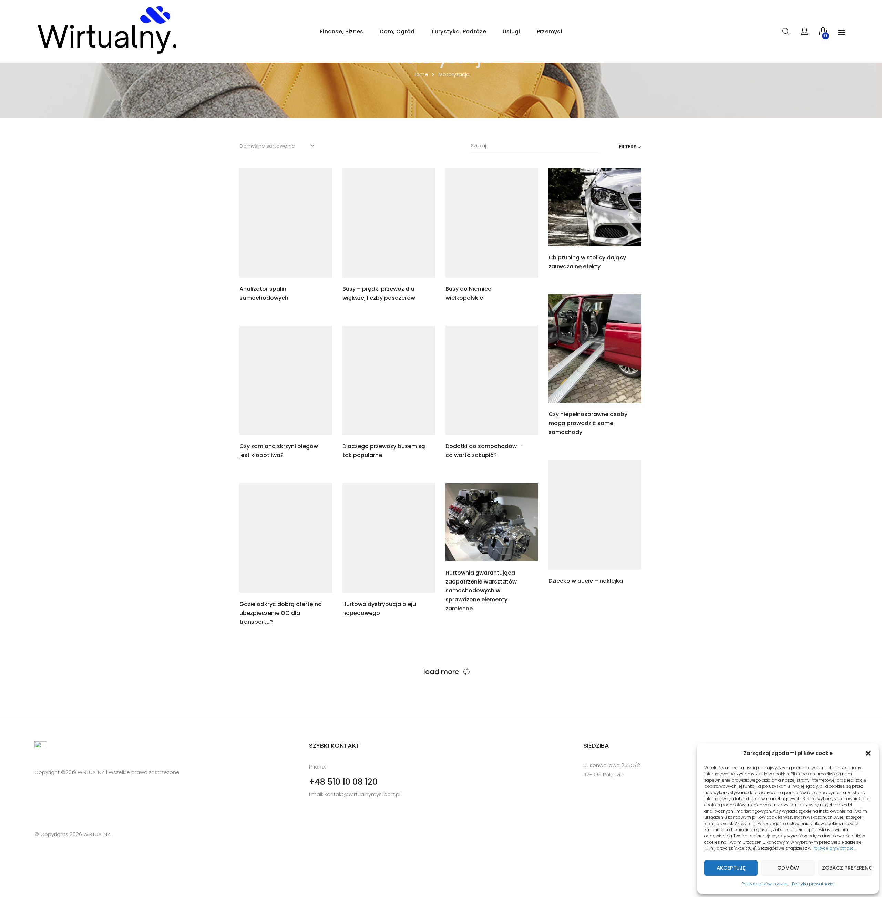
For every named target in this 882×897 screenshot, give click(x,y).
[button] (868, 753)
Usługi (511, 31)
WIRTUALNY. (96, 834)
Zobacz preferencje (847, 868)
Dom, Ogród (397, 31)
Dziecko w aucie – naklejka (585, 581)
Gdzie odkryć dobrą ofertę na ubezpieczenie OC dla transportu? (280, 613)
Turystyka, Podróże (458, 31)
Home (420, 74)
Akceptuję (731, 868)
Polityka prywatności (813, 884)
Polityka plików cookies (765, 884)
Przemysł (549, 31)
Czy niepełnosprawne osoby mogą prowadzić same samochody (587, 423)
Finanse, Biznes (341, 31)
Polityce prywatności (833, 848)
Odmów (788, 868)
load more (441, 672)
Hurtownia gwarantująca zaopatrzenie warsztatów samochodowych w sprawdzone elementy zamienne (481, 590)
